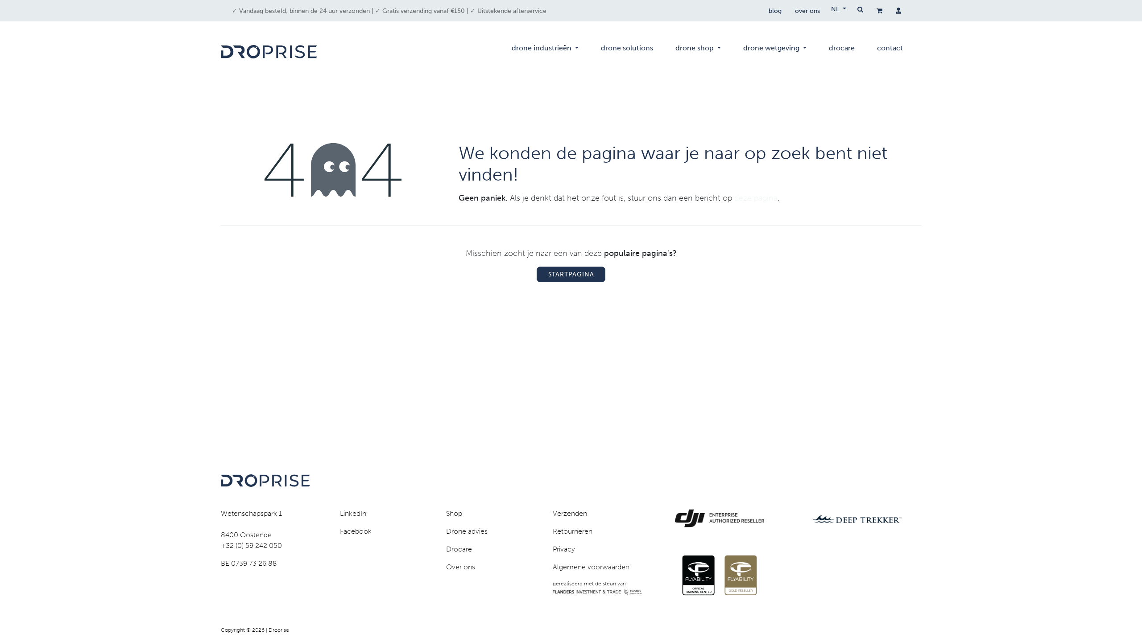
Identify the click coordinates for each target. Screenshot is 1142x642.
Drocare (459, 549)
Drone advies (467, 531)
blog (775, 11)
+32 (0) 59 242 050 (251, 545)
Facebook (356, 531)
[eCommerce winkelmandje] (879, 10)
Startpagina (571, 274)
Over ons (460, 567)
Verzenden (570, 513)
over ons (807, 11)
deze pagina (756, 198)
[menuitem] (545, 51)
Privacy (564, 549)
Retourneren (572, 531)
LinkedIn (353, 513)
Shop (454, 513)
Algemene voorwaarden (591, 567)
